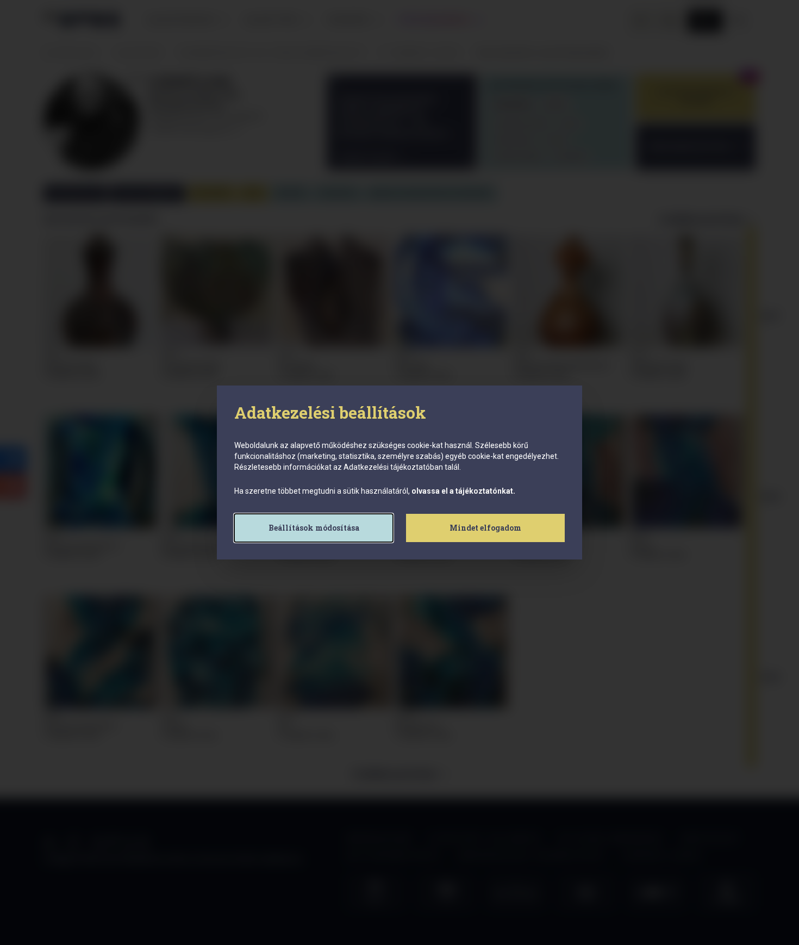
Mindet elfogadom (485, 528)
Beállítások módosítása (314, 528)
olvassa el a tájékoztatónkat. (463, 491)
